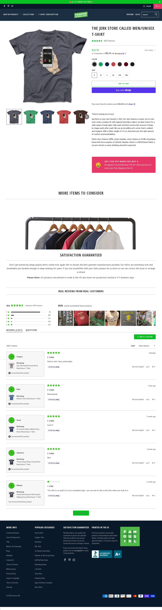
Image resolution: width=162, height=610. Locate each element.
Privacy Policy (11, 574)
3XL (126, 75)
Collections (28, 14)
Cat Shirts (38, 569)
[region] (107, 318)
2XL (119, 75)
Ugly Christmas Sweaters (43, 583)
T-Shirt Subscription (48, 14)
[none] (14, 117)
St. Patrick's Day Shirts (42, 551)
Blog (138, 14)
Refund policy (11, 569)
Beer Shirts (38, 587)
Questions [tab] (31, 330)
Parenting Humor (41, 564)
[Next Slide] (154, 318)
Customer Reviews (12, 533)
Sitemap (9, 587)
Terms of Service (12, 564)
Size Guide (149, 50)
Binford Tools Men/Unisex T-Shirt (28, 399)
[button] (124, 40)
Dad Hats (38, 542)
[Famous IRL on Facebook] (4, 6)
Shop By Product (11, 14)
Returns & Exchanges (13, 546)
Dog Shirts (38, 574)
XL (113, 75)
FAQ (7, 542)
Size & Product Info (13, 537)
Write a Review (147, 337)
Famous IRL (16, 596)
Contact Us (10, 560)
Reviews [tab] (14, 330)
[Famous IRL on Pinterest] (8, 6)
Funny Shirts (39, 533)
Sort (133, 346)
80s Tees (38, 546)
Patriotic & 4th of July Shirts (44, 555)
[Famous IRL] (81, 15)
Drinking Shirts (40, 578)
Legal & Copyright (12, 578)
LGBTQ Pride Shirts (41, 560)
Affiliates (9, 555)
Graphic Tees (39, 537)
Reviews (130, 14)
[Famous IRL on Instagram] (12, 6)
